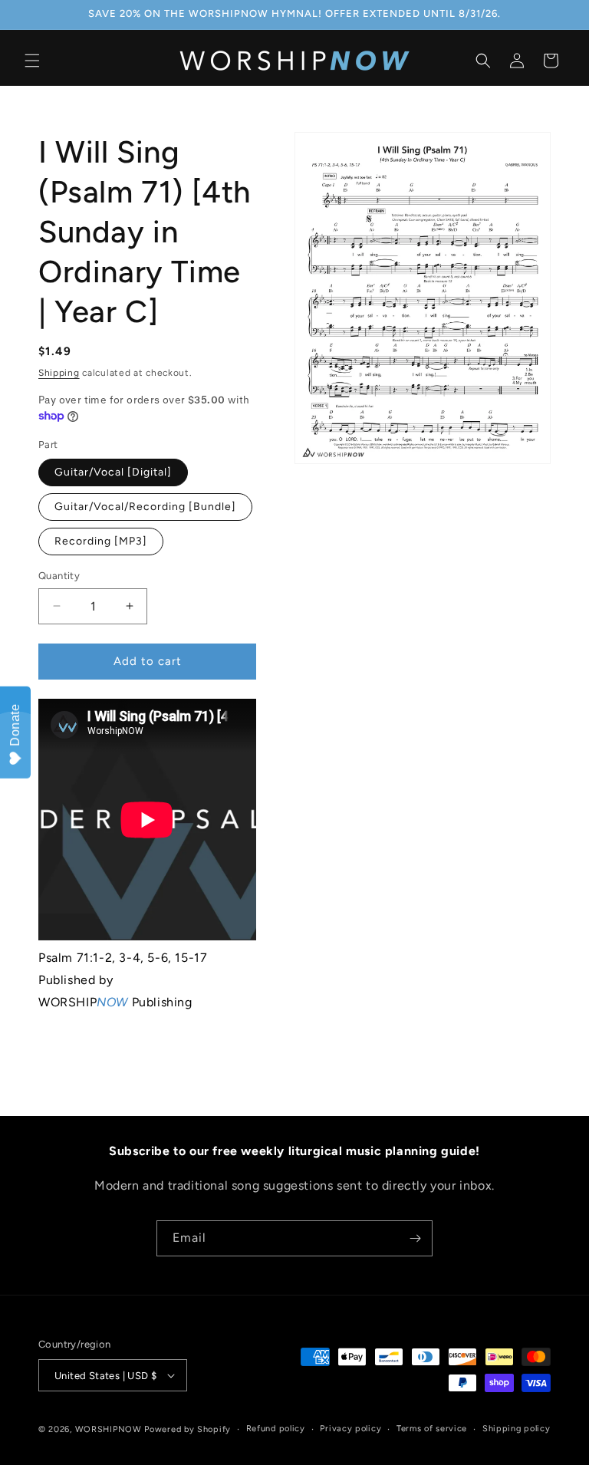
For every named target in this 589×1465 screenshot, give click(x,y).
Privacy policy (350, 1429)
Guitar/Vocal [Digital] (113, 472)
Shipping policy (516, 1429)
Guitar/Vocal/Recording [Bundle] (145, 506)
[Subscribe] (415, 1238)
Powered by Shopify (187, 1429)
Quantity (59, 575)
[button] (32, 60)
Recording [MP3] (100, 541)
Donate (14, 724)
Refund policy (275, 1429)
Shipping (59, 372)
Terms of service (432, 1429)
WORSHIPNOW (108, 1429)
